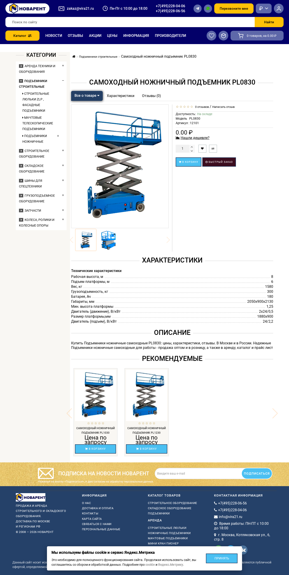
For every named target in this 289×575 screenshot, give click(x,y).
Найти (269, 22)
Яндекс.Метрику (170, 564)
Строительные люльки (167, 528)
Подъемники (159, 513)
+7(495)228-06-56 (170, 11)
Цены (112, 35)
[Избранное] (211, 35)
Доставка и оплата (98, 508)
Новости (53, 35)
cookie (150, 564)
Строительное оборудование (172, 503)
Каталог (19, 36)
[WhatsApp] (208, 9)
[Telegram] (197, 9)
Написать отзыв (223, 107)
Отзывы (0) (151, 96)
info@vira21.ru (230, 517)
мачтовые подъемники (168, 538)
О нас (86, 503)
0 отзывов (201, 107)
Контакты (90, 513)
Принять (221, 558)
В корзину (189, 162)
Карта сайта (92, 519)
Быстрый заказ (220, 162)
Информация (136, 35)
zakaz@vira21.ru (80, 8)
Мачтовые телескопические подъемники (37, 123)
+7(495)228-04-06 (170, 6)
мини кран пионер (163, 543)
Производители (170, 35)
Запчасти (32, 210)
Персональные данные (101, 529)
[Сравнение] (223, 35)
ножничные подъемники (169, 533)
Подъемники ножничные (34, 138)
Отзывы (75, 35)
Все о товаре (86, 95)
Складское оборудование (169, 508)
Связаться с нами (97, 524)
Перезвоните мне (234, 9)
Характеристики (120, 96)
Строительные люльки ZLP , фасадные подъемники (35, 102)
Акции (95, 35)
